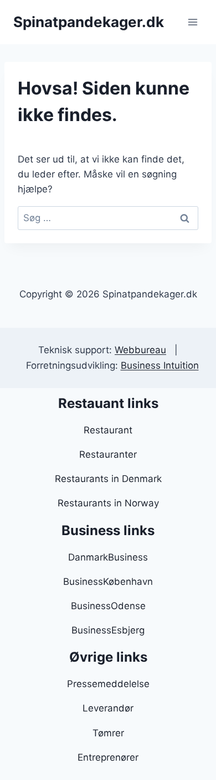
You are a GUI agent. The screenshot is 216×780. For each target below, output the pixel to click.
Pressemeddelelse (108, 683)
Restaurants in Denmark (108, 478)
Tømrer (108, 733)
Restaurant (108, 430)
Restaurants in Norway (108, 503)
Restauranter (108, 454)
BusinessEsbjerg (108, 630)
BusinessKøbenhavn (108, 581)
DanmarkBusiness (108, 557)
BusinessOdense (108, 605)
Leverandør (108, 708)
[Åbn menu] (192, 21)
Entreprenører (108, 757)
